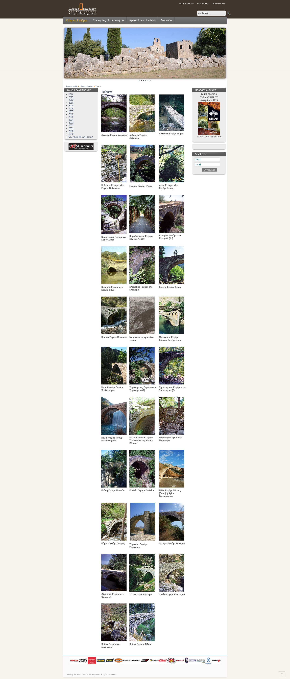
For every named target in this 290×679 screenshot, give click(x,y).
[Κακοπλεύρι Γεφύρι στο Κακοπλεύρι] (114, 233)
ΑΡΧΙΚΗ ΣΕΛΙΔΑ (186, 3)
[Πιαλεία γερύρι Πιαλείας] (142, 487)
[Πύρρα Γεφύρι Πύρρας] (114, 540)
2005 (71, 117)
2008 (71, 108)
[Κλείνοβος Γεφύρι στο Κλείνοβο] (142, 283)
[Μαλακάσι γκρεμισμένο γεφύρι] (142, 333)
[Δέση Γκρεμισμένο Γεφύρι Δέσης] (171, 181)
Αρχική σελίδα (71, 86)
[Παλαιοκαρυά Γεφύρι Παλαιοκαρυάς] (114, 434)
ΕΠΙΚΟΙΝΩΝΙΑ (219, 3)
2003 (71, 123)
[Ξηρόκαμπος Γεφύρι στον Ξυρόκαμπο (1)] (142, 383)
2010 (71, 103)
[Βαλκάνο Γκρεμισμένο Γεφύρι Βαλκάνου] (114, 181)
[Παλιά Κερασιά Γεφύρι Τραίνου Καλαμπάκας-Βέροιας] (142, 434)
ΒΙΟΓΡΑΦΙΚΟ (203, 3)
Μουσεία (166, 20)
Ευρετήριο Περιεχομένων (81, 137)
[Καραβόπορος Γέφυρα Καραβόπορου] (142, 232)
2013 (71, 100)
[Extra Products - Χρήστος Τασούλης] (81, 149)
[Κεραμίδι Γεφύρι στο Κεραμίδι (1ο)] (171, 232)
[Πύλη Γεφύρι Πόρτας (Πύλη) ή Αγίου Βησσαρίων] (171, 487)
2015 (71, 97)
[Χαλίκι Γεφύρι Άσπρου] (142, 591)
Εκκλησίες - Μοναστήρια (108, 20)
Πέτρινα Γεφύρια (76, 20)
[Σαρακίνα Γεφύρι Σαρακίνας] (142, 540)
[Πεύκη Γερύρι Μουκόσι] (114, 487)
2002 (71, 125)
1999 (71, 134)
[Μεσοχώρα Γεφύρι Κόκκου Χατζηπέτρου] (171, 333)
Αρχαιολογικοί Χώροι (142, 20)
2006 (71, 114)
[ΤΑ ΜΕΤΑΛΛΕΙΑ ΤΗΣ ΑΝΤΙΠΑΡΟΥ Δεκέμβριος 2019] (209, 134)
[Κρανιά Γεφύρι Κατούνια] (114, 333)
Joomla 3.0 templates (91, 674)
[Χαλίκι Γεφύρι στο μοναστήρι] (114, 640)
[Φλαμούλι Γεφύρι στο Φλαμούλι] (114, 590)
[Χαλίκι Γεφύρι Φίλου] (142, 640)
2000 (71, 131)
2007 (71, 111)
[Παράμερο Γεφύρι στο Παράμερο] (171, 434)
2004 (71, 120)
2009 (71, 105)
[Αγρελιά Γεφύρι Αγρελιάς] (114, 131)
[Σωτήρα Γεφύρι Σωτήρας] (171, 540)
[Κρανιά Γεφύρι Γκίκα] (171, 283)
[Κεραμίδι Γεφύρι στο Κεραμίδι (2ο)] (114, 283)
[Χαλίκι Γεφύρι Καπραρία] (171, 591)
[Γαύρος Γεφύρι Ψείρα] (142, 181)
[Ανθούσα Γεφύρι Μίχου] (171, 130)
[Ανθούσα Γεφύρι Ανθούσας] (142, 131)
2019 (71, 94)
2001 (71, 128)
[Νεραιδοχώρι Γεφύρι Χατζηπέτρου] (114, 383)
